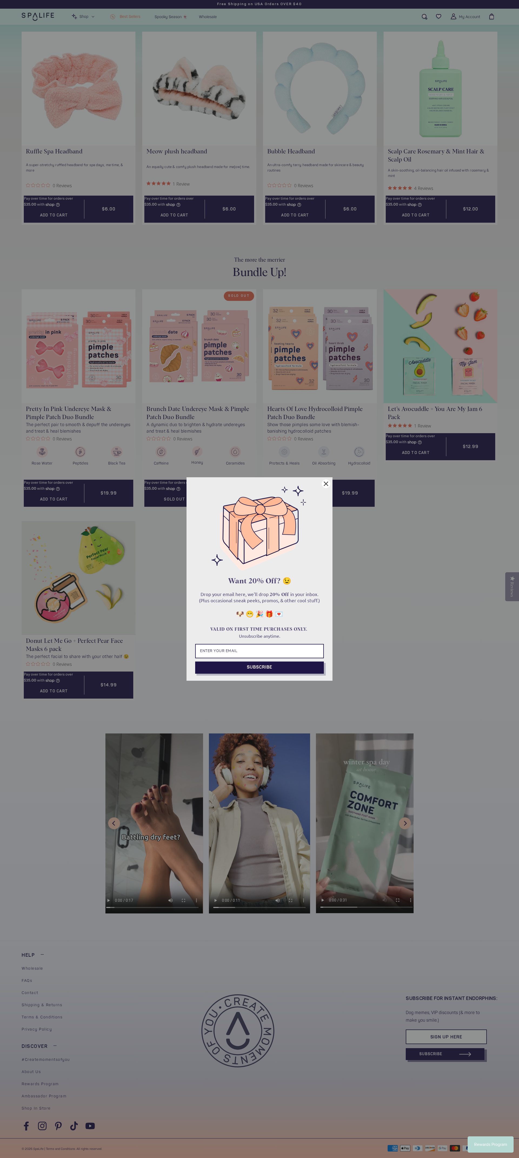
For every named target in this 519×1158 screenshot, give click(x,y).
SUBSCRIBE (259, 667)
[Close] (326, 483)
